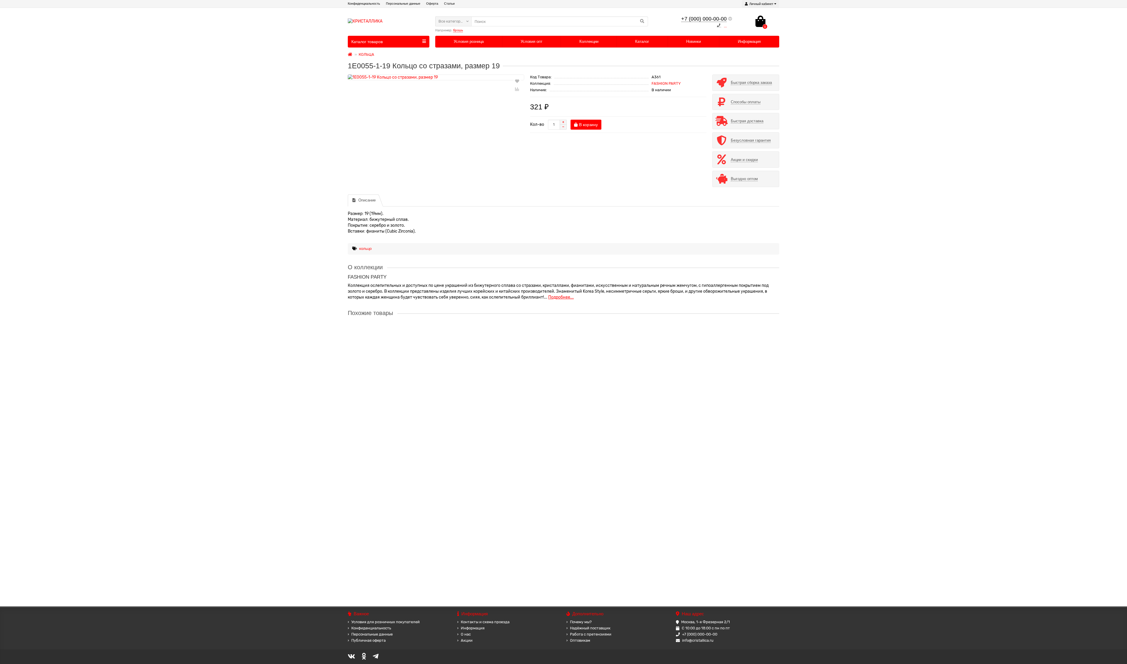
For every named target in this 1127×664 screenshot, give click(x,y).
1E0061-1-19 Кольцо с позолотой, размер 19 (391, 447)
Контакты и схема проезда (485, 622)
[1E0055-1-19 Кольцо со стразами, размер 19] (436, 77)
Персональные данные (403, 3)
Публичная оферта (368, 640)
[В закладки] (517, 81)
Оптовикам (580, 640)
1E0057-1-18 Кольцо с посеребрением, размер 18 (396, 335)
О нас (466, 634)
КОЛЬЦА (366, 54)
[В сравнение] (517, 89)
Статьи (449, 3)
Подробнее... (561, 297)
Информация (749, 41)
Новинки (693, 41)
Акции (467, 640)
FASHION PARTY (666, 83)
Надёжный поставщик (590, 628)
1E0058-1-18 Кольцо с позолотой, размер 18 (391, 391)
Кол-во (537, 124)
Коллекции (588, 41)
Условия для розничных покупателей (385, 622)
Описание (367, 200)
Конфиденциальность (364, 3)
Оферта (432, 3)
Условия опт (531, 41)
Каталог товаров (367, 41)
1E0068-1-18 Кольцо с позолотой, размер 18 (391, 559)
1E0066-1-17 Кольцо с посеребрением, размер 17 (396, 503)
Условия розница (469, 41)
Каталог (642, 41)
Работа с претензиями (590, 634)
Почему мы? (581, 622)
